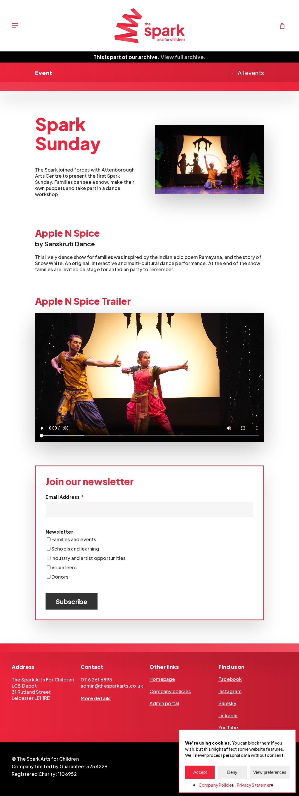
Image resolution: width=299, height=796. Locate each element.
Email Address (65, 497)
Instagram (229, 691)
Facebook (230, 679)
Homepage (162, 679)
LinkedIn (228, 715)
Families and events (73, 539)
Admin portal (164, 703)
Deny (232, 772)
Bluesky (227, 703)
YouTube (228, 727)
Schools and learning (75, 549)
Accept (200, 772)
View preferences (269, 772)
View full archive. (183, 56)
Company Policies (216, 785)
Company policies (170, 691)
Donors (59, 577)
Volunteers (64, 567)
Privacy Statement (255, 785)
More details (96, 698)
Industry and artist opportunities (88, 558)
